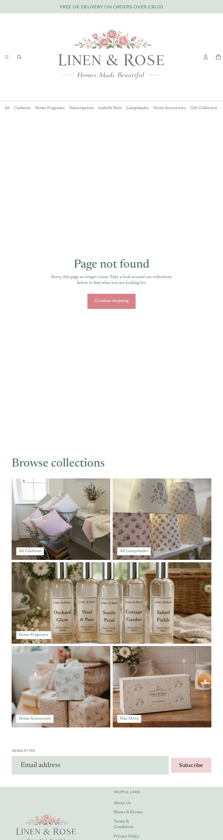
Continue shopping (111, 301)
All (7, 108)
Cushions (22, 108)
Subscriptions (81, 108)
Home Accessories (169, 108)
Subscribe (191, 765)
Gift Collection (203, 108)
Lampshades (137, 108)
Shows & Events (128, 812)
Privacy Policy (126, 836)
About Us (122, 803)
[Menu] (6, 57)
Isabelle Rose (110, 108)
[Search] (19, 57)
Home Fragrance (50, 108)
